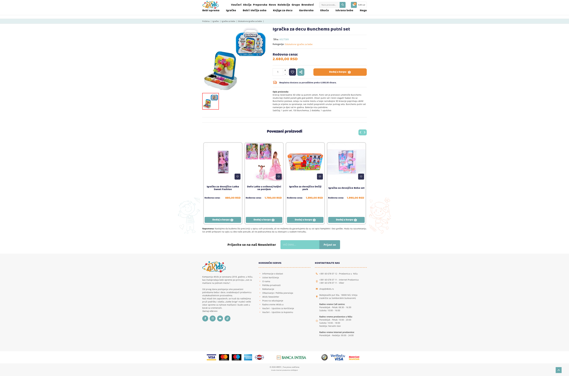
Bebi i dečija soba (254, 10)
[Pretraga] (343, 5)
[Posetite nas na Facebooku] (206, 318)
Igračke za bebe (228, 21)
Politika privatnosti (271, 285)
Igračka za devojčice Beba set (346, 188)
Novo (272, 5)
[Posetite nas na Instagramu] (213, 318)
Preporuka (260, 5)
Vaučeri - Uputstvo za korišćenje (278, 308)
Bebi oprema (210, 10)
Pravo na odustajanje (272, 300)
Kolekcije (284, 5)
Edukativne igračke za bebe (250, 21)
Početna (206, 21)
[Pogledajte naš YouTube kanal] (220, 318)
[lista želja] (292, 72)
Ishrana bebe (344, 10)
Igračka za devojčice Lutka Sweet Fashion (223, 188)
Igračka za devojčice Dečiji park (305, 188)
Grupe (296, 5)
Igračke (231, 10)
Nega (363, 10)
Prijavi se (330, 244)
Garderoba (306, 10)
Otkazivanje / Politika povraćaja (277, 292)
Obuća (324, 10)
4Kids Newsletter (270, 296)
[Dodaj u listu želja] (237, 177)
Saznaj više (208, 311)
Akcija (247, 5)
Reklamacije (268, 289)
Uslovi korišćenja (270, 277)
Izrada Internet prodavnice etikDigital (284, 370)
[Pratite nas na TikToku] (228, 318)
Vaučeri (236, 5)
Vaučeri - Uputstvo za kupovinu (277, 312)
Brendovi (307, 5)
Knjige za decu (283, 10)
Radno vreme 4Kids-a (272, 304)
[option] (235, 60)
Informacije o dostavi (272, 273)
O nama (266, 281)
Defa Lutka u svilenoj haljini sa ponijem (264, 188)
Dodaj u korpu (337, 72)
